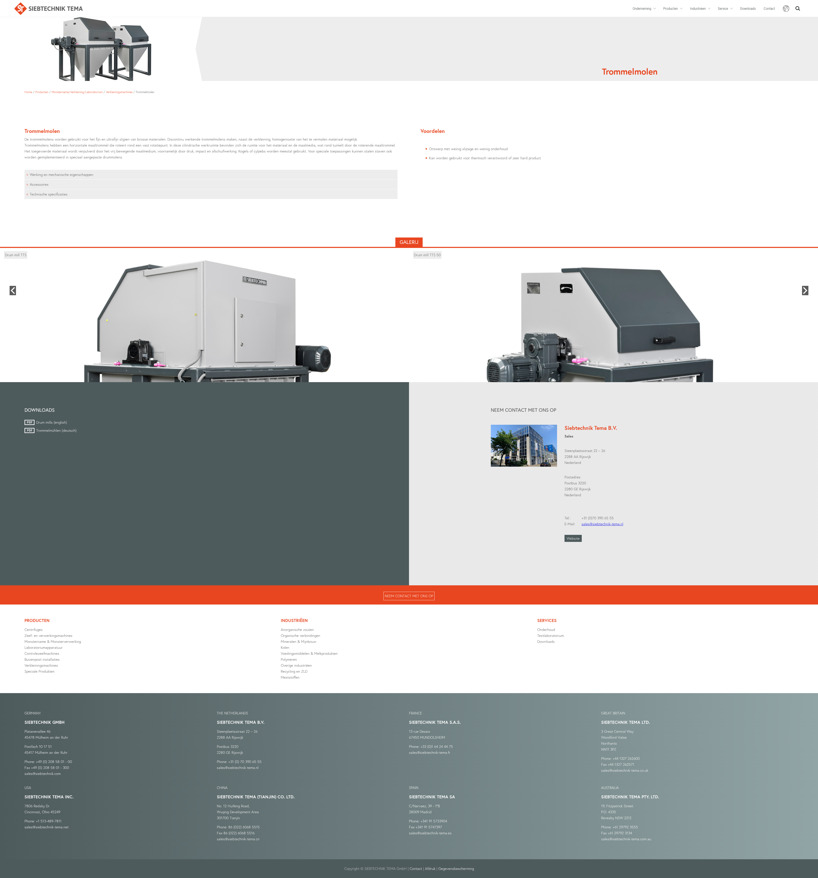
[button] (13, 290)
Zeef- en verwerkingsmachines (48, 635)
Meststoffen (290, 677)
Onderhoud (546, 629)
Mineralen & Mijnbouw (298, 641)
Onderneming (642, 8)
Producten (670, 8)
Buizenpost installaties (42, 659)
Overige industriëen (296, 665)
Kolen (285, 647)
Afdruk (430, 868)
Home (28, 92)
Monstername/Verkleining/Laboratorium (77, 92)
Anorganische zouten (297, 629)
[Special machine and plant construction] (48, 9)
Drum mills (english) (51, 422)
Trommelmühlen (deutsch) (56, 430)
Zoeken (797, 6)
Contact (769, 8)
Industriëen (698, 8)
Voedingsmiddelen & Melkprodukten (309, 653)
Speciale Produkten (39, 671)
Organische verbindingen (300, 635)
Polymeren (289, 659)
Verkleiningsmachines (119, 92)
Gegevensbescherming (456, 868)
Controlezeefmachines (41, 653)
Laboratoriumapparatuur (43, 647)
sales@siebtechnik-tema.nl (602, 523)
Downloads (748, 8)
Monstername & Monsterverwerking (52, 641)
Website (573, 538)
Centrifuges (33, 629)
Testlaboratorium (550, 635)
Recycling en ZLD (294, 671)
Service (723, 8)
